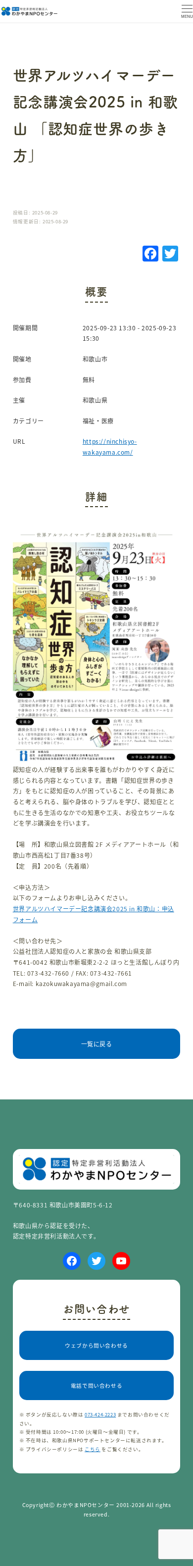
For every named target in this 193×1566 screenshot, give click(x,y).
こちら (92, 1449)
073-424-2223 (100, 1414)
